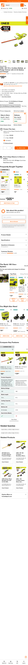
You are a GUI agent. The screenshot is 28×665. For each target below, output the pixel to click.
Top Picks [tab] (13, 274)
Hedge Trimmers (8, 12)
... (1, 12)
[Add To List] (22, 68)
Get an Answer (14, 221)
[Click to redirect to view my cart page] (25, 5)
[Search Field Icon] (22, 5)
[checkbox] (14, 172)
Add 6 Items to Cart (9, 203)
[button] (14, 234)
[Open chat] (27, 20)
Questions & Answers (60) (17, 73)
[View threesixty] (14, 61)
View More (14, 419)
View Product (5, 461)
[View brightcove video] (22, 61)
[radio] (4, 135)
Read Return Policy (8, 162)
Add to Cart (22, 148)
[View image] (1, 61)
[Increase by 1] (11, 148)
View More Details (6, 96)
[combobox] (12, 5)
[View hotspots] (18, 61)
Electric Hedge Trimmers (20, 12)
